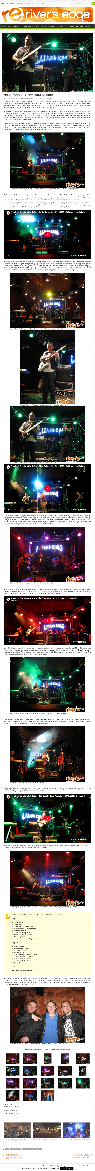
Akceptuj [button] (63, 1168)
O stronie (20, 3)
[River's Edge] (47, 14)
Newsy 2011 (26, 98)
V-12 (6, 98)
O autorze (27, 3)
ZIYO (40, 1148)
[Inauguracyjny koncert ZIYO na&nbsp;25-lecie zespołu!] (47, 1130)
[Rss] (75, 3)
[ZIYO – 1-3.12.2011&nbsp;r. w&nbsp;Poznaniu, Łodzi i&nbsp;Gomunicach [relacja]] (17, 1130)
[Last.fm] (79, 3)
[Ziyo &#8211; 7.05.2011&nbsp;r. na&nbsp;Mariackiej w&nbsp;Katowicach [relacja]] (76, 1130)
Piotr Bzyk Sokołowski (29, 1148)
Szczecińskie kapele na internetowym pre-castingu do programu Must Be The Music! (14, 1155)
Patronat (71, 26)
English (89, 26)
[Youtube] (77, 3)
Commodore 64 (42, 26)
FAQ (33, 3)
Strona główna (8, 26)
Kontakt (42, 3)
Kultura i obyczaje (28, 26)
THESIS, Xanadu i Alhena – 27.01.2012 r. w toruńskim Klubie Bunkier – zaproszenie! (80, 1155)
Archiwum (80, 26)
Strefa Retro (61, 26)
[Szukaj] (93, 3)
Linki (37, 3)
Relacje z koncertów (36, 98)
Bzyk (7, 1148)
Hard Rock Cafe (15, 1148)
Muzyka (17, 26)
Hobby (52, 26)
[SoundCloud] (82, 3)
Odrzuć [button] (70, 1168)
